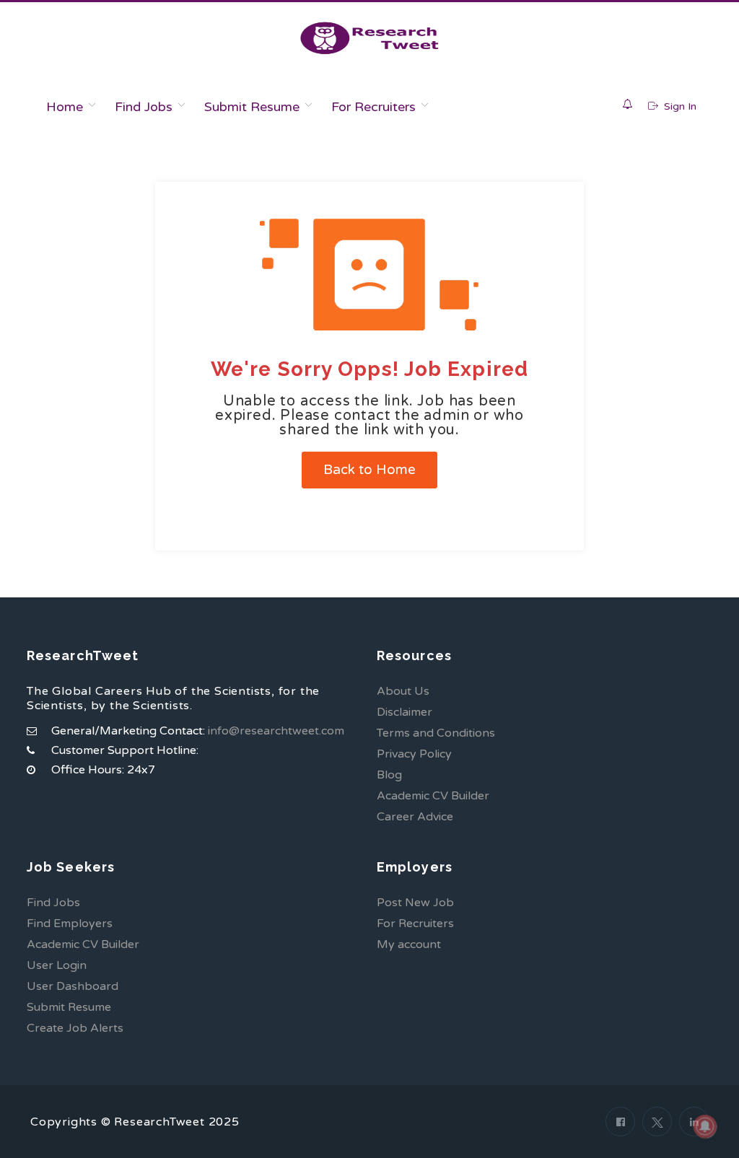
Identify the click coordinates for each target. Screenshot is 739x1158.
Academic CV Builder (433, 796)
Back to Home (369, 470)
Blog (389, 775)
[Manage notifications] (705, 1126)
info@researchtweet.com (276, 731)
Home (64, 107)
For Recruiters (373, 107)
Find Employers (70, 923)
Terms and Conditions (436, 733)
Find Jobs (143, 107)
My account (409, 944)
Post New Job (415, 902)
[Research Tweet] (369, 38)
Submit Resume (251, 107)
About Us (403, 691)
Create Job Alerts (75, 1028)
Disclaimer (404, 712)
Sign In (678, 106)
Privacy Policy (414, 754)
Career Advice (415, 817)
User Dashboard (72, 986)
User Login (57, 965)
